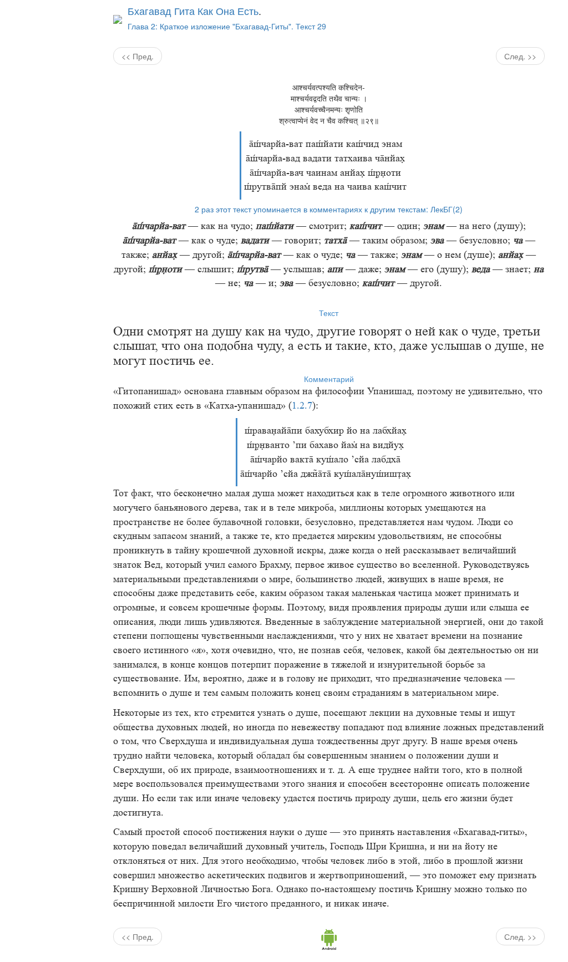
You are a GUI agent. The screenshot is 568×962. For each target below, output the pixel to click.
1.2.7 (302, 405)
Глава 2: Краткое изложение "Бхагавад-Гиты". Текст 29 (227, 26)
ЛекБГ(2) (446, 209)
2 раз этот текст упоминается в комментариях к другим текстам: (311, 209)
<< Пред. (137, 56)
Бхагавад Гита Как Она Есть (193, 10)
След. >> (520, 56)
